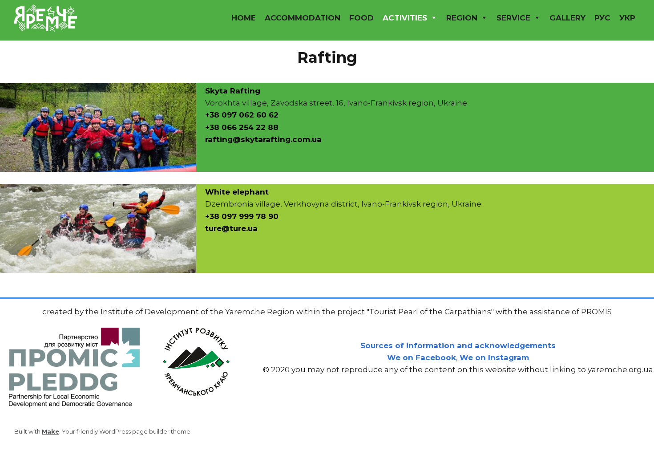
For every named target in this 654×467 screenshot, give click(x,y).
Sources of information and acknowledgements (458, 345)
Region (461, 17)
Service (513, 17)
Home (243, 17)
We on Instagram (494, 357)
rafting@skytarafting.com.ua (263, 139)
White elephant (237, 191)
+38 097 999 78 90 (242, 216)
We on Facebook (421, 357)
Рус (602, 17)
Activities (405, 17)
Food (361, 17)
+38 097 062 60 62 (242, 114)
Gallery (567, 17)
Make (50, 431)
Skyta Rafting (232, 90)
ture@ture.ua (231, 228)
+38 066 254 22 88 (242, 127)
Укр (627, 17)
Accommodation (302, 17)
